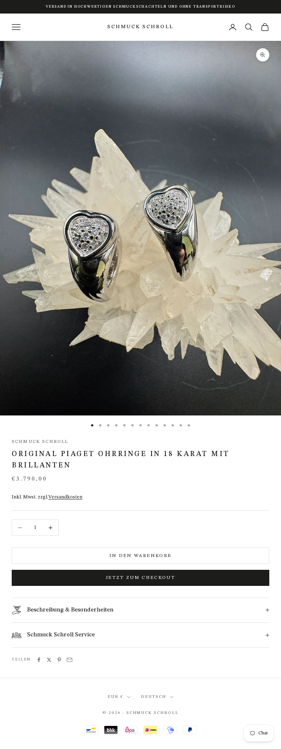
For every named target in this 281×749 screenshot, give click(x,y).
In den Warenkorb (140, 555)
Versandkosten (65, 497)
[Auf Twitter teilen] (49, 660)
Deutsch (153, 697)
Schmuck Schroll (40, 442)
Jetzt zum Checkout (140, 577)
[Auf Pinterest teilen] (59, 660)
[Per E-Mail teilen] (69, 660)
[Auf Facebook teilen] (39, 660)
